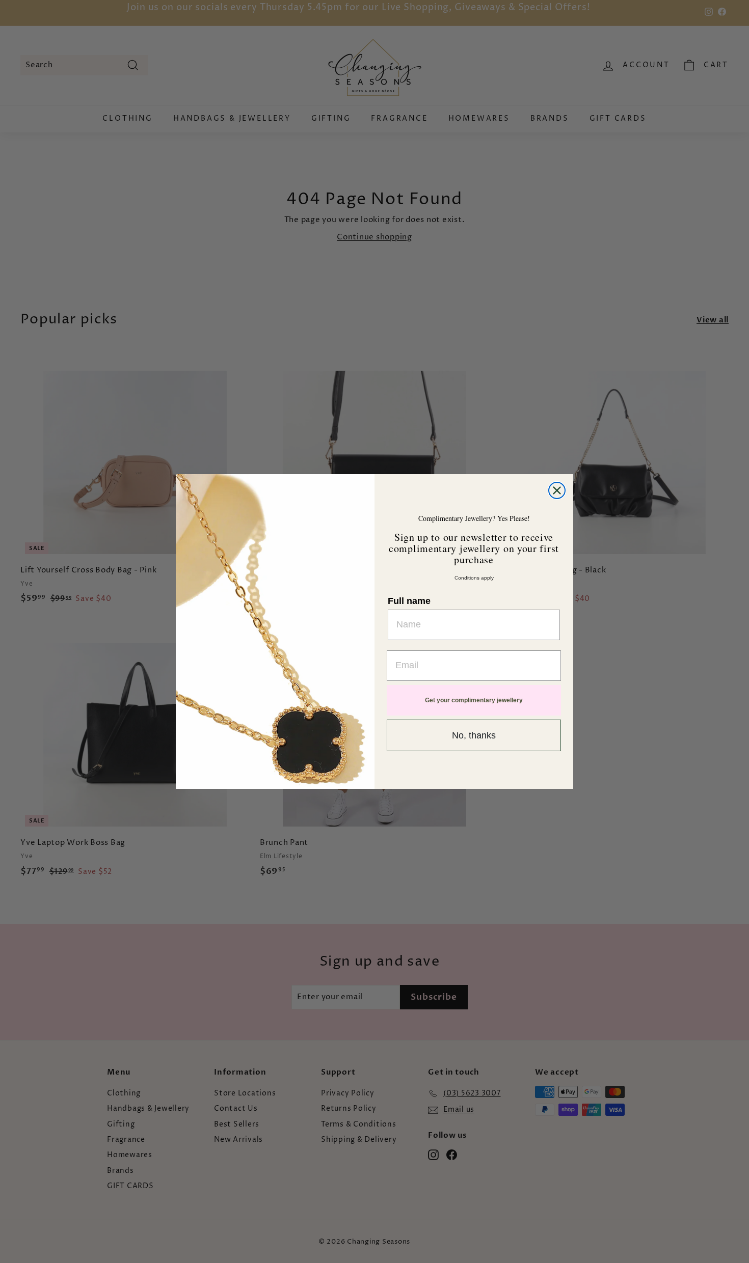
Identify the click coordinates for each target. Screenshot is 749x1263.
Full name (409, 601)
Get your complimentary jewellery (474, 700)
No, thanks (474, 735)
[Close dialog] (557, 490)
